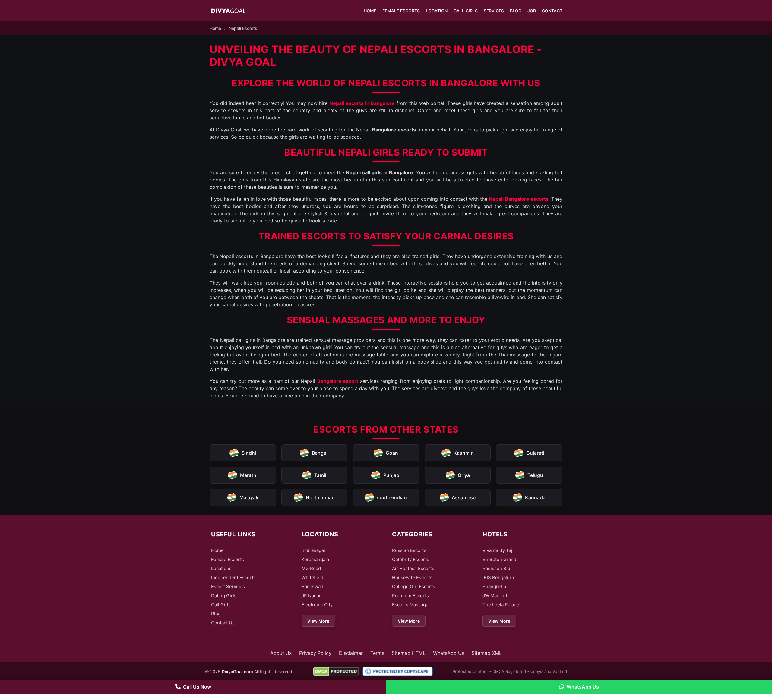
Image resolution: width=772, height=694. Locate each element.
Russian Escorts (409, 550)
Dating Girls (223, 595)
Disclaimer (351, 653)
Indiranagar (314, 550)
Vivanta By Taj (497, 550)
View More (318, 620)
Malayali (248, 497)
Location (437, 10)
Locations (221, 568)
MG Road (311, 568)
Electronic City (317, 604)
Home (370, 10)
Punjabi (391, 475)
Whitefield (312, 577)
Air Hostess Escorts (413, 568)
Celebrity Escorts (410, 559)
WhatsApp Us (448, 653)
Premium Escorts (410, 595)
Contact (552, 10)
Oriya (464, 475)
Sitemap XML (487, 653)
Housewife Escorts (412, 577)
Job (531, 10)
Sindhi (249, 453)
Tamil (320, 475)
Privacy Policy (315, 653)
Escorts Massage (410, 604)
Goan (392, 453)
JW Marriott (494, 595)
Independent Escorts (233, 577)
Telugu (535, 475)
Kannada (535, 497)
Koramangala (315, 559)
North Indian (320, 497)
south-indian (392, 497)
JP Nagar (311, 595)
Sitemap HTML (409, 653)
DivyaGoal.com (237, 671)
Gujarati (535, 453)
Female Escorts (401, 10)
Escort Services (228, 586)
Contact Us (223, 623)
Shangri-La (494, 586)
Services (494, 10)
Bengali (320, 453)
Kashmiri (464, 453)
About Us (281, 653)
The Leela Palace (500, 604)
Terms (377, 653)
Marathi (249, 475)
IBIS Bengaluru (498, 577)
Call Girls (466, 10)
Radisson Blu (496, 568)
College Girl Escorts (413, 586)
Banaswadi (313, 586)
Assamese (464, 497)
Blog (515, 10)
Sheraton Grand (499, 559)
